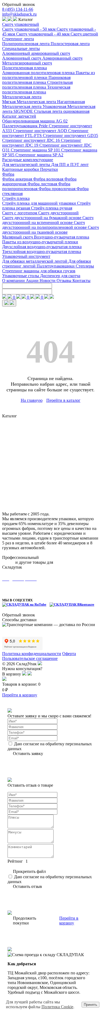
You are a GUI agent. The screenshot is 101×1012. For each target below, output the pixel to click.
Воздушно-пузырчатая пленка (61, 237)
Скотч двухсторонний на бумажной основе (42, 217)
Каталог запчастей (19, 116)
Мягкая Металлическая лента (29, 101)
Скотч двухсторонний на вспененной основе (47, 220)
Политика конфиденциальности (31, 653)
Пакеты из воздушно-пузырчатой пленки (40, 242)
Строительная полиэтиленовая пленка (37, 84)
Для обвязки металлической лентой (35, 261)
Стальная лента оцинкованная (61, 111)
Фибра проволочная (57, 188)
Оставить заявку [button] (28, 753)
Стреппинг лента (18, 39)
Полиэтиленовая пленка (24, 68)
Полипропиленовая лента (26, 43)
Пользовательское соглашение (30, 658)
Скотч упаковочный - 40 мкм (43, 34)
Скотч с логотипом (20, 213)
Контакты (81, 280)
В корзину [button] (12, 674)
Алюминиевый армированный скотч (36, 53)
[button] (24, 674)
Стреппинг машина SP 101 (36, 150)
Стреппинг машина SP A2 (39, 155)
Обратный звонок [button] (18, 4)
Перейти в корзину (19, 695)
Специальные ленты (21, 48)
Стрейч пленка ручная (51, 208)
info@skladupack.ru (19, 14)
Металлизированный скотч (27, 63)
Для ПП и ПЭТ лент (70, 164)
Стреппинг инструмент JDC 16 (31, 140)
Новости (48, 280)
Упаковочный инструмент (26, 256)
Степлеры (85, 266)
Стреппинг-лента (18, 427)
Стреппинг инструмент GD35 (70, 135)
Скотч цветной (84, 34)
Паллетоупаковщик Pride (25, 126)
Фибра (8, 174)
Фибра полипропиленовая (36, 186)
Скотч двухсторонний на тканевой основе (50, 229)
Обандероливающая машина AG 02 (35, 121)
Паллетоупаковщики (56, 266)
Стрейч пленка (16, 198)
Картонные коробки (21, 169)
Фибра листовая (42, 184)
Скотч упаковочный (20, 24)
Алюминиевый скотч (22, 58)
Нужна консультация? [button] (22, 668)
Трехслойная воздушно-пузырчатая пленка (41, 251)
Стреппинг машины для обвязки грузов (38, 271)
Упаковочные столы (21, 275)
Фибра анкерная (17, 179)
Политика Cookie (57, 1006)
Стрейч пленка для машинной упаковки (39, 203)
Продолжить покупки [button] (24, 920)
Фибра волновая (48, 179)
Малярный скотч (18, 237)
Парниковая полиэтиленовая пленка (36, 80)
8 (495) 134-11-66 (17, 9)
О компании (14, 280)
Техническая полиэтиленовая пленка (36, 89)
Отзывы (64, 280)
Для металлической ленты (26, 164)
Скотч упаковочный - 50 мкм (29, 29)
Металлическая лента (21, 97)
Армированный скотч (62, 58)
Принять (90, 1005)
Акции (33, 280)
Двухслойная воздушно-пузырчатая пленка (42, 246)
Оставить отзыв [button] (27, 886)
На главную (32, 400)
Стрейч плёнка (16, 469)
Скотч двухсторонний (58, 213)
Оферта (69, 653)
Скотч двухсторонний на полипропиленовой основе (45, 225)
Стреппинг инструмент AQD (40, 130)
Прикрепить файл (29, 871)
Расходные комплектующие (27, 159)
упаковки (62, 562)
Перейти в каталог (63, 400)
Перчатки (49, 169)
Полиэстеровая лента (70, 43)
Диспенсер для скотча (60, 275)
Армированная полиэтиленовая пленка (39, 72)
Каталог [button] (25, 19)
